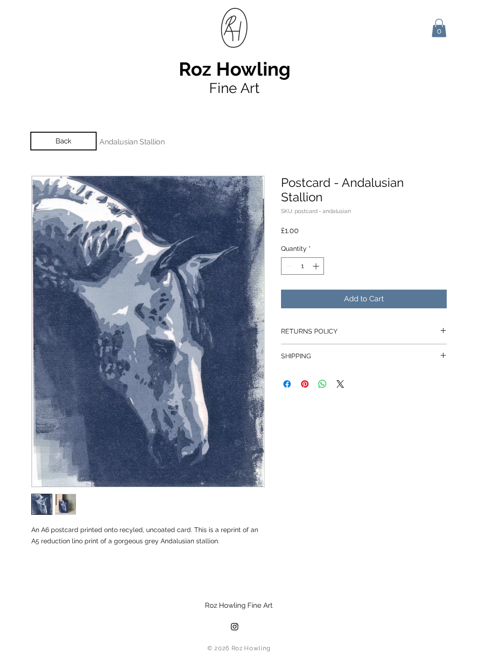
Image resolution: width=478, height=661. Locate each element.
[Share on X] (340, 384)
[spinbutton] (302, 266)
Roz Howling (234, 69)
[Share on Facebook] (287, 384)
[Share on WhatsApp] (322, 384)
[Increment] (317, 266)
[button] (439, 28)
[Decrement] (288, 266)
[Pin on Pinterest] (304, 384)
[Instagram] (234, 627)
